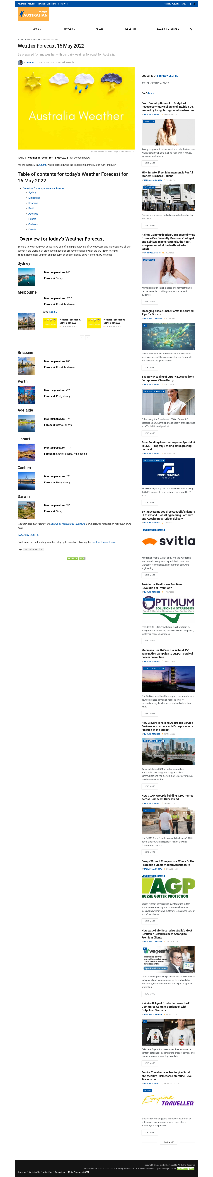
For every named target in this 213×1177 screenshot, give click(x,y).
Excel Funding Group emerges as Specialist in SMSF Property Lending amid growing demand (168, 446)
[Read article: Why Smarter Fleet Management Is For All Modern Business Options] (168, 197)
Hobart (32, 219)
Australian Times (152, 253)
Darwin (32, 229)
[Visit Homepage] (33, 14)
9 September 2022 (69, 326)
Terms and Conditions (46, 4)
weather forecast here (104, 542)
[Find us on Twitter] (194, 4)
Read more (151, 162)
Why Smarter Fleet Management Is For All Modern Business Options (167, 174)
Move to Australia (168, 29)
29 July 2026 (170, 180)
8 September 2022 (113, 326)
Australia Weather (50, 39)
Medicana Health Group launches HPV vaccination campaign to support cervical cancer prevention (167, 653)
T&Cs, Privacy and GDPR (79, 1172)
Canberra (33, 224)
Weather (36, 39)
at (145, 326)
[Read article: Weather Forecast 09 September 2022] (50, 323)
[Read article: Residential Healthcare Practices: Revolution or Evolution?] (168, 609)
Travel (99, 29)
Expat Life (130, 29)
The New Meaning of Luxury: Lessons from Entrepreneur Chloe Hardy (168, 378)
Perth (31, 208)
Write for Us (34, 1172)
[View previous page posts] (82, 337)
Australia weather (34, 549)
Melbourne (34, 197)
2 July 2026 (170, 319)
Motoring (149, 187)
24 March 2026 (169, 803)
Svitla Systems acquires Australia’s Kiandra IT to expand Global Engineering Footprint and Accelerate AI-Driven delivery (168, 515)
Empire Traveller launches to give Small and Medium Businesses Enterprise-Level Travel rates (167, 1076)
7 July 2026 (169, 253)
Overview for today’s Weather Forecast (44, 188)
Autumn (42, 164)
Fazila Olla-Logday (153, 180)
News (36, 29)
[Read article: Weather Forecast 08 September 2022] (94, 323)
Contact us (63, 4)
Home (20, 39)
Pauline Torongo (152, 114)
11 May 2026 (168, 523)
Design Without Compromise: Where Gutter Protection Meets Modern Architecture (168, 863)
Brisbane (33, 203)
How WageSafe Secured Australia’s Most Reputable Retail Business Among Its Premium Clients (167, 934)
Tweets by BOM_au (28, 535)
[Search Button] (191, 29)
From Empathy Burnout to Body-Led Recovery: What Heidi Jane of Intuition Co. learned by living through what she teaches (168, 107)
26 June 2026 (169, 454)
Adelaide (33, 213)
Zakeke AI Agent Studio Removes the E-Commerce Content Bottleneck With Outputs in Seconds (166, 1007)
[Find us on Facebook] (190, 4)
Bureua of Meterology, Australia (67, 523)
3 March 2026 (171, 1014)
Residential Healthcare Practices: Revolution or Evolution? (162, 586)
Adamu (30, 62)
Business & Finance (154, 392)
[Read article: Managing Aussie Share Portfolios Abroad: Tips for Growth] (168, 336)
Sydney (32, 192)
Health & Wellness (154, 668)
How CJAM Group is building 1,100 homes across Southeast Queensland (167, 797)
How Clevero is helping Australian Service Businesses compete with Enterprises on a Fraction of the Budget (167, 726)
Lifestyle (67, 29)
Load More (168, 1142)
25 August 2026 (170, 114)
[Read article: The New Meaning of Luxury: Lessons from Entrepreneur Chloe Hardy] (168, 402)
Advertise (22, 4)
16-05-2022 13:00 (46, 62)
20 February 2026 (171, 1084)
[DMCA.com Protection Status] (76, 558)
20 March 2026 (171, 869)
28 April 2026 (169, 661)
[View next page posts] (87, 337)
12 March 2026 (171, 942)
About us (31, 4)
